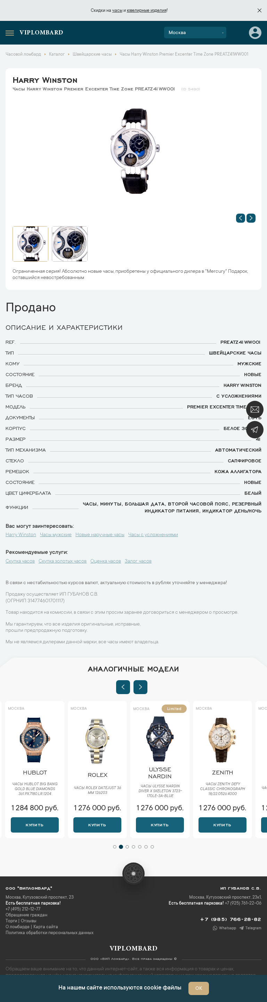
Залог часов (138, 561)
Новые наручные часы (99, 535)
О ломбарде (18, 927)
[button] (240, 218)
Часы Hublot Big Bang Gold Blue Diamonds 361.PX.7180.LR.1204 (34, 789)
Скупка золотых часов (63, 561)
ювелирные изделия (147, 10)
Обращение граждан (26, 915)
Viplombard (41, 33)
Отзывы (29, 921)
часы (117, 10)
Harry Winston (45, 78)
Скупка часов (20, 561)
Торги (11, 921)
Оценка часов (105, 561)
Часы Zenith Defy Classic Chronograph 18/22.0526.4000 (222, 789)
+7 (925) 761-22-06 (243, 903)
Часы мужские (56, 535)
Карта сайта (45, 927)
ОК (198, 989)
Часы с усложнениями (153, 535)
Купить (34, 824)
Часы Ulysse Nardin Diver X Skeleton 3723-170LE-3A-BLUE (160, 791)
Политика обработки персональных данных (50, 933)
